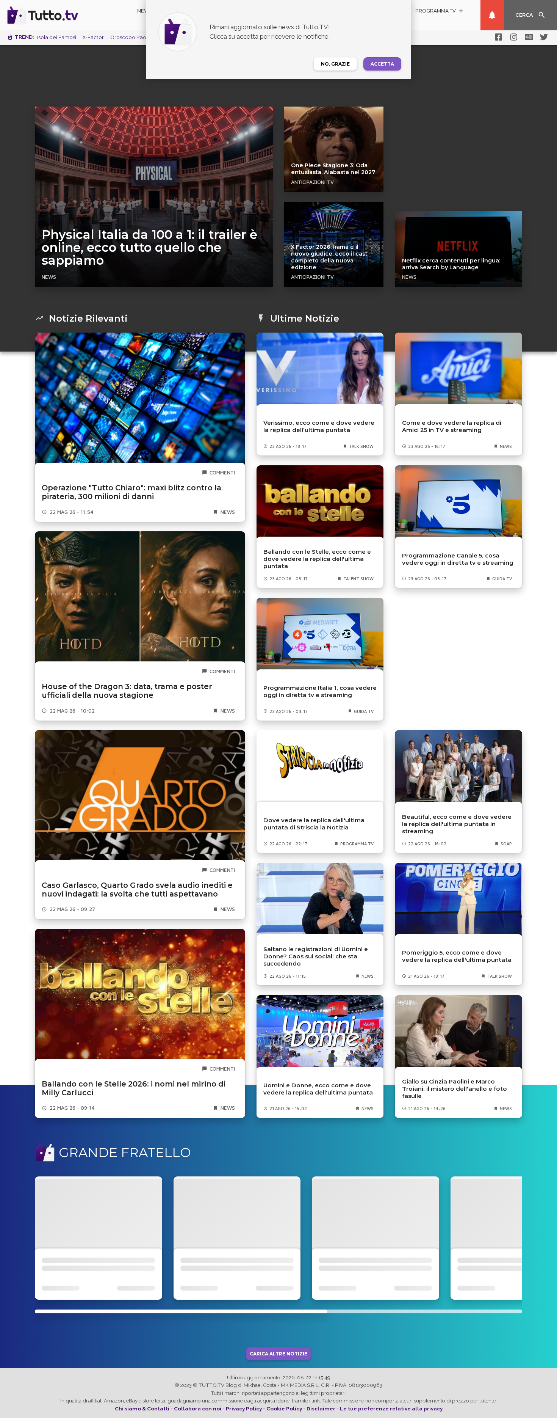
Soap (506, 843)
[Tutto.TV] (63, 15)
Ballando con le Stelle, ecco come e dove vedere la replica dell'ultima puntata (317, 559)
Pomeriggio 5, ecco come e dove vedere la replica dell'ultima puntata (457, 956)
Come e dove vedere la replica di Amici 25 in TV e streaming (451, 426)
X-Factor (93, 37)
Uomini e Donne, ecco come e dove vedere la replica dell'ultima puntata (318, 1089)
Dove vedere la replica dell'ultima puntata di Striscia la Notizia (314, 824)
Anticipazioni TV (312, 182)
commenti (222, 473)
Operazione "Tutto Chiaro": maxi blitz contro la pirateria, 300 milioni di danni (131, 492)
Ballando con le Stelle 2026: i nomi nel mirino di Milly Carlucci (133, 1088)
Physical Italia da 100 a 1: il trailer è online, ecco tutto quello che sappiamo (149, 247)
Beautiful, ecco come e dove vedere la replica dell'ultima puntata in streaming (457, 824)
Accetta (382, 64)
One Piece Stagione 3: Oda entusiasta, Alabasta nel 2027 (333, 169)
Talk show (361, 446)
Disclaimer (321, 1408)
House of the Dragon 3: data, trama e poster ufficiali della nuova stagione (127, 690)
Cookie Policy (284, 1408)
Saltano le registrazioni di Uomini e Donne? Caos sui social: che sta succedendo (315, 956)
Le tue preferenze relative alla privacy (391, 1408)
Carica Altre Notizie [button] (278, 1354)
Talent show (358, 578)
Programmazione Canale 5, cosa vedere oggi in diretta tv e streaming (457, 559)
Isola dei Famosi (56, 37)
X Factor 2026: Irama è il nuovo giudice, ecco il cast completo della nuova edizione (329, 257)
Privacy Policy (244, 1408)
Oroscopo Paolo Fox (135, 37)
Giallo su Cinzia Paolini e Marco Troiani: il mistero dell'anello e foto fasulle (454, 1088)
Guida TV (502, 578)
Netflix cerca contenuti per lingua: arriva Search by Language (451, 264)
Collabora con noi (197, 1408)
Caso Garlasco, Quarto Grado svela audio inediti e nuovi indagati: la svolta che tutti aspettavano (137, 889)
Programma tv (357, 843)
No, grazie (335, 64)
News (145, 11)
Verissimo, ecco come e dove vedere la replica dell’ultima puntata (318, 426)
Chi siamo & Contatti (142, 1408)
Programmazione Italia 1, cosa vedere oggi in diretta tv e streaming (320, 691)
